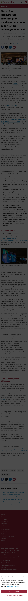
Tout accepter (14, 592)
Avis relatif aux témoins (12, 586)
